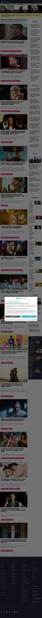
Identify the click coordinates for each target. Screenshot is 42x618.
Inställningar (13, 316)
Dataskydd (35, 319)
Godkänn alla (29, 316)
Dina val (29, 301)
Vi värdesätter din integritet (13, 301)
